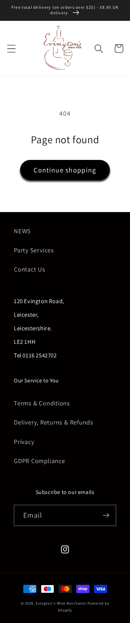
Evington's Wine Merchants (61, 603)
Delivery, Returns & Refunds (53, 422)
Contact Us (29, 269)
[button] (11, 48)
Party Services (34, 250)
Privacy (24, 441)
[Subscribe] (106, 515)
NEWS (22, 231)
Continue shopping (65, 170)
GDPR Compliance (39, 460)
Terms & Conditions (42, 403)
